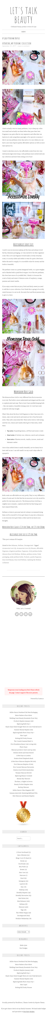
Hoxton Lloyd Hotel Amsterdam (23, 770)
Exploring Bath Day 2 (23, 724)
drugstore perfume (15, 551)
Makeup (21, 890)
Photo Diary (23, 747)
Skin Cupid (23, 735)
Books (22, 861)
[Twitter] (17, 614)
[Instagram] (30, 614)
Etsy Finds (22, 867)
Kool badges (23, 948)
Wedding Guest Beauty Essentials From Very (23, 718)
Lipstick (22, 884)
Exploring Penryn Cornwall (23, 776)
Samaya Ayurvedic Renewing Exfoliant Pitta (23, 793)
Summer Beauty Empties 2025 (23, 730)
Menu (23, 32)
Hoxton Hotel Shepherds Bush (23, 758)
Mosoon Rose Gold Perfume (11, 554)
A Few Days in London (23, 756)
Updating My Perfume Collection (16, 43)
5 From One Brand (22, 852)
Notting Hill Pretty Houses (23, 738)
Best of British (21, 855)
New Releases (12, 545)
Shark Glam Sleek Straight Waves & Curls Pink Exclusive (23, 727)
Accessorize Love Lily (9, 548)
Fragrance (25, 551)
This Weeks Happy (22, 913)
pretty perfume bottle (16, 557)
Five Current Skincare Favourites (23, 767)
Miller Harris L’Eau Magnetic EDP (23, 790)
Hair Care (22, 872)
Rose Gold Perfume (20, 560)
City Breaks (22, 864)
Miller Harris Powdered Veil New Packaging (23, 712)
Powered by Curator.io (37, 699)
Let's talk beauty (23, 15)
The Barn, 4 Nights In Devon (23, 781)
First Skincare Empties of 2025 (23, 764)
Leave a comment (24, 46)
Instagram (22, 881)
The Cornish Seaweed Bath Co (23, 741)
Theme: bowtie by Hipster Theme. (34, 1003)
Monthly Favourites (22, 895)
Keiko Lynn (23, 945)
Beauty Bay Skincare (23, 779)
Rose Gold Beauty (7, 560)
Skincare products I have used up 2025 (23, 750)
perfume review (31, 554)
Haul (22, 878)
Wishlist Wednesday (22, 919)
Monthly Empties (22, 893)
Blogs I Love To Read (22, 858)
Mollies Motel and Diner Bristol (23, 753)
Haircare (22, 875)
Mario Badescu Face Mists (23, 715)
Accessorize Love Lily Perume (26, 548)
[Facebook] (21, 614)
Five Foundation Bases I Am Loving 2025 (23, 744)
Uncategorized (28, 545)
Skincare (21, 907)
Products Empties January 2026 (23, 721)
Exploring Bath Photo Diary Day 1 (23, 733)
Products (26, 557)
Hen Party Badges (28, 1012)
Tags (22, 910)
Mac (22, 887)
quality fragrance (35, 557)
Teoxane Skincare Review (24, 773)
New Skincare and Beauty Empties (23, 796)
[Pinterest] (26, 614)
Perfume (20, 545)
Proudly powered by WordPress (12, 1003)
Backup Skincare (23, 787)
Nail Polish (21, 898)
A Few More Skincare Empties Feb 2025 (23, 761)
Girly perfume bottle (35, 551)
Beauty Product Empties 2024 (23, 784)
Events (22, 869)
